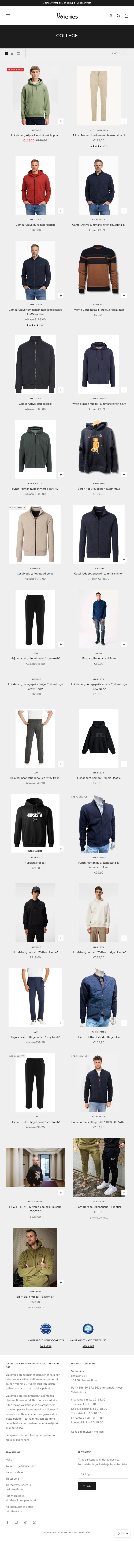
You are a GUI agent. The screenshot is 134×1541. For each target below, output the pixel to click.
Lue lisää (45, 1346)
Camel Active (35, 220)
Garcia (98, 653)
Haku (9, 1460)
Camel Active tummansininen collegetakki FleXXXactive (35, 312)
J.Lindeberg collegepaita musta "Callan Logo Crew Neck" (99, 686)
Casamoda (35, 568)
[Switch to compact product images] (18, 53)
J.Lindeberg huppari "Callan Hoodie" (35, 952)
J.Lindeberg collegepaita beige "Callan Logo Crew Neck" (35, 686)
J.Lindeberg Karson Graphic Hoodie (99, 778)
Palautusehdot (15, 1472)
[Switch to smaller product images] (12, 53)
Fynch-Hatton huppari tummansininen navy (99, 404)
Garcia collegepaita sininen (99, 658)
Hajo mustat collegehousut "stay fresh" (35, 658)
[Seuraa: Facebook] (7, 1522)
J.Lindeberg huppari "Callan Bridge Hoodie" (99, 952)
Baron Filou (99, 483)
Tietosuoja (12, 1479)
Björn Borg (99, 1202)
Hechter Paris (35, 1202)
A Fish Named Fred (99, 130)
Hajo (35, 653)
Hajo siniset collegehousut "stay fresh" (35, 1037)
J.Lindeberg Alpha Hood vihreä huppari (35, 135)
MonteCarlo (98, 304)
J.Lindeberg (35, 130)
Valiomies (35, 858)
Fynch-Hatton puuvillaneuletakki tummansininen (98, 865)
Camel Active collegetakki (35, 404)
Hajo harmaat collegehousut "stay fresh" (35, 778)
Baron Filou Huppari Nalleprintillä (99, 489)
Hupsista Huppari (35, 863)
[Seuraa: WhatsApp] (34, 1522)
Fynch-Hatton (99, 399)
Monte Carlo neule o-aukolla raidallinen (99, 310)
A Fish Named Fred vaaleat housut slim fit (98, 135)
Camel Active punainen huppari (35, 225)
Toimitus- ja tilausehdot (21, 1466)
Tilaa (87, 1486)
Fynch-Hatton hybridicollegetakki (99, 1037)
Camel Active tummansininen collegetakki (98, 225)
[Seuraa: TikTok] (25, 1522)
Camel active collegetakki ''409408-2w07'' (98, 1122)
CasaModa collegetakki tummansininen (98, 574)
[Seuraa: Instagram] (16, 1522)
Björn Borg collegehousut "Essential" (99, 1207)
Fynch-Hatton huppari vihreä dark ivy (35, 489)
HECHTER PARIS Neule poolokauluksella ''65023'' (35, 1209)
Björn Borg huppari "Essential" (35, 1297)
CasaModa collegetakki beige (35, 574)
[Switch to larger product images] (6, 53)
